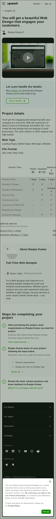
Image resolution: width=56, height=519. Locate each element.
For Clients (9, 407)
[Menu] (3, 3)
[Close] (50, 482)
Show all (15, 372)
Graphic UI (16, 91)
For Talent (8, 417)
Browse (36, 3)
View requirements (17, 342)
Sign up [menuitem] (48, 3)
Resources (9, 426)
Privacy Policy (14, 506)
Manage (46, 512)
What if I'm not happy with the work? (25, 388)
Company (8, 436)
